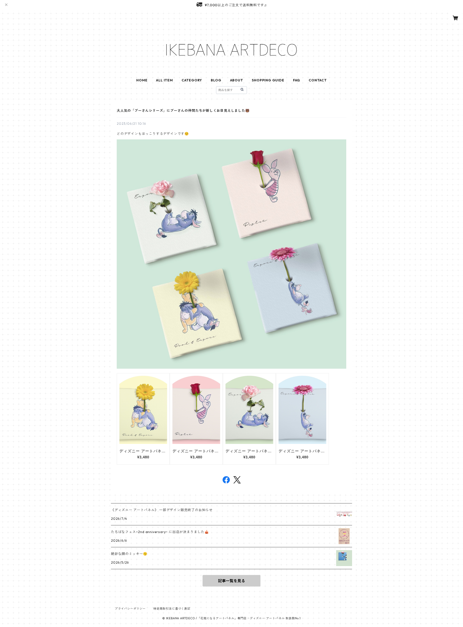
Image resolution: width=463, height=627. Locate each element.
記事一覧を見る (231, 580)
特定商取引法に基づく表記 (172, 608)
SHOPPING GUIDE (268, 80)
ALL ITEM (164, 80)
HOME (141, 80)
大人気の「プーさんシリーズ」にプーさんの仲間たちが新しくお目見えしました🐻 (183, 110)
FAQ (296, 80)
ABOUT (236, 80)
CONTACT (318, 80)
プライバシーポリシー (130, 608)
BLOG (216, 80)
